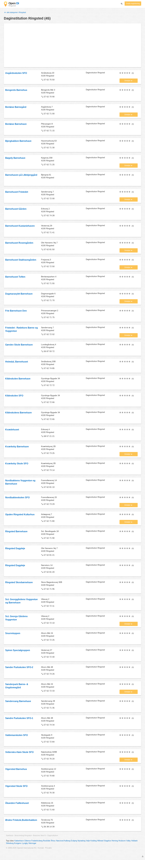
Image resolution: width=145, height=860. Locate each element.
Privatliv (48, 848)
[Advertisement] (72, 45)
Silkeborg (10, 843)
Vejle (88, 841)
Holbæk (134, 841)
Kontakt (41, 848)
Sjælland (9, 836)
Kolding (93, 841)
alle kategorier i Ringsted (16, 12)
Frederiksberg (36, 841)
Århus (53, 841)
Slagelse (107, 841)
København (19, 841)
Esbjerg (74, 841)
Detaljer (127, 81)
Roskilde (46, 841)
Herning (115, 841)
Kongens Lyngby (21, 843)
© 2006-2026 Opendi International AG (21, 848)
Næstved (60, 841)
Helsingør (32, 843)
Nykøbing (81, 841)
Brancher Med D (39, 836)
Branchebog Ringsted (23, 836)
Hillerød (100, 841)
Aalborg (67, 841)
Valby (128, 841)
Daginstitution (52, 836)
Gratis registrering (133, 4)
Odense (27, 841)
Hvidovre (122, 841)
